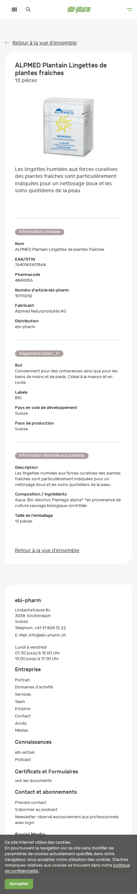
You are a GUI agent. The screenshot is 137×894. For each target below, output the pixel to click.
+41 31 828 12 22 (50, 627)
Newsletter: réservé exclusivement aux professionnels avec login (67, 819)
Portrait (22, 680)
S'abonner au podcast (36, 809)
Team (20, 701)
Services (23, 694)
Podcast (23, 759)
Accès (21, 723)
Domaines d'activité (34, 687)
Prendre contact (30, 802)
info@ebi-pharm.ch (47, 635)
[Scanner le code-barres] (11, 9)
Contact (23, 716)
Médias (21, 730)
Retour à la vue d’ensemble (44, 43)
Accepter (19, 884)
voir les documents (33, 780)
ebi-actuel (24, 752)
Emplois (23, 708)
